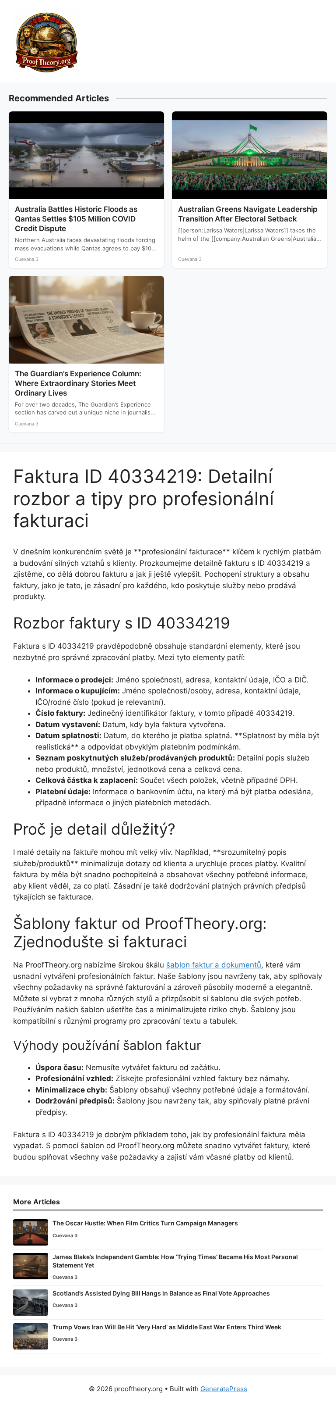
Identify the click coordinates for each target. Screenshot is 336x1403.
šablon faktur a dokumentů (213, 964)
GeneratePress (223, 1389)
